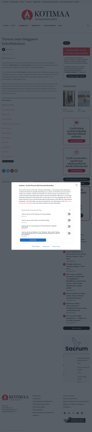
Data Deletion (36, 246)
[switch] (68, 214)
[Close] (77, 185)
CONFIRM (33, 240)
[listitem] (46, 210)
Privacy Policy (56, 246)
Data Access (46, 246)
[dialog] (46, 216)
